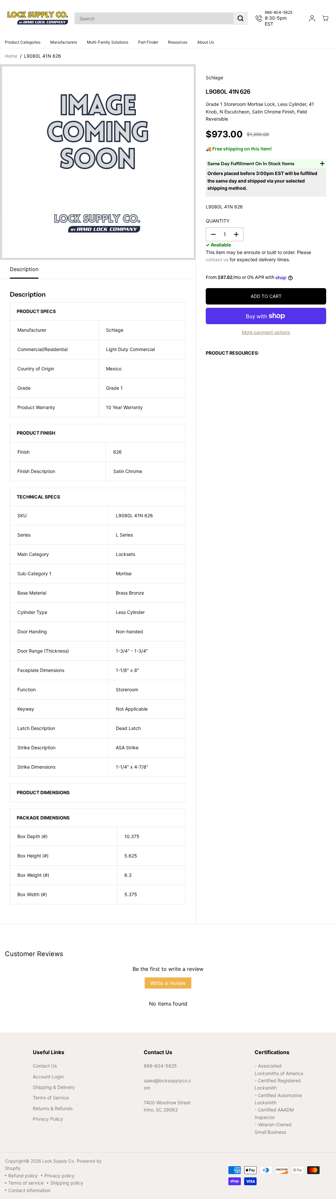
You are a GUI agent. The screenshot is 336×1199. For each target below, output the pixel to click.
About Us (205, 42)
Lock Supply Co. (58, 1161)
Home (11, 56)
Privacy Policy (48, 1119)
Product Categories (22, 42)
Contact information (29, 1190)
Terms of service (26, 1183)
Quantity (217, 221)
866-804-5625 (160, 1066)
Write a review (168, 983)
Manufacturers (63, 42)
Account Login (48, 1076)
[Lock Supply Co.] (38, 18)
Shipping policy (66, 1183)
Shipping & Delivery (54, 1087)
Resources (177, 42)
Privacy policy (59, 1175)
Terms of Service (51, 1097)
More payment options (266, 332)
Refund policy (23, 1175)
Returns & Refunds (53, 1108)
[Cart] (325, 18)
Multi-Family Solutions (107, 42)
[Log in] (312, 18)
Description (24, 269)
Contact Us (45, 1066)
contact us (217, 259)
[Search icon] (240, 18)
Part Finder (148, 42)
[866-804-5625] (277, 18)
